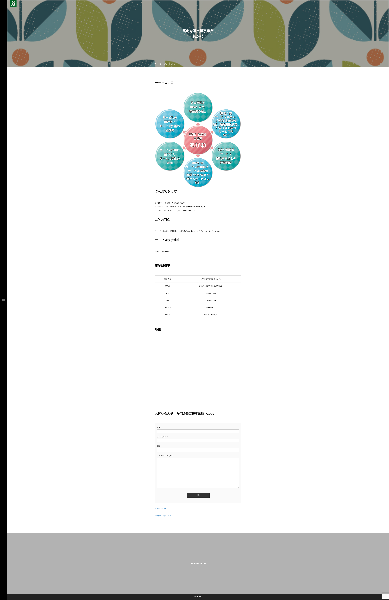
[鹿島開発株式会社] (13, 3)
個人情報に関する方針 (163, 516)
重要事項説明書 (160, 508)
